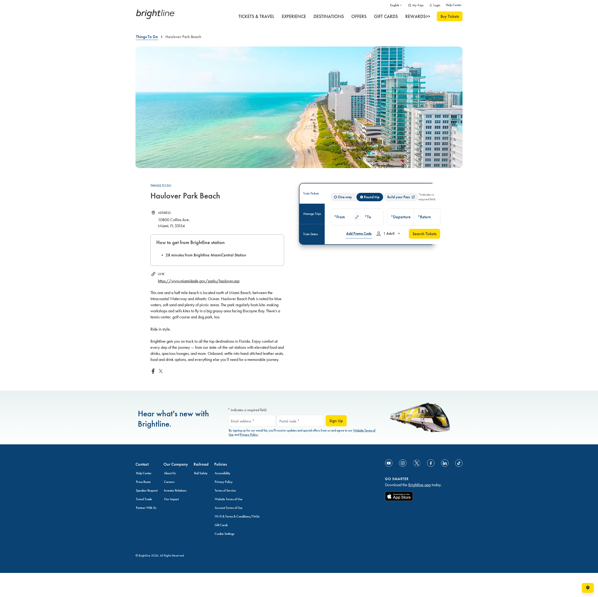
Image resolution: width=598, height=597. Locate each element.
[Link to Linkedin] (444, 463)
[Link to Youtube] (388, 463)
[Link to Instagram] (402, 463)
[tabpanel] (385, 214)
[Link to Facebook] (430, 463)
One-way (345, 197)
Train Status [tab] (310, 234)
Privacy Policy (249, 435)
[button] (343, 217)
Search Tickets (424, 233)
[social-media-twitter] (416, 463)
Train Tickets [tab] (311, 193)
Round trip (371, 197)
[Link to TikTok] (459, 463)
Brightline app (419, 484)
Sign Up (336, 420)
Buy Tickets (450, 16)
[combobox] (343, 217)
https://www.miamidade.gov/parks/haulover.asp (198, 281)
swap (357, 217)
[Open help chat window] (588, 588)
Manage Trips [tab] (312, 214)
